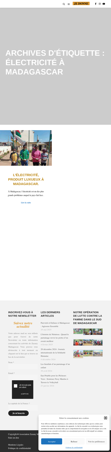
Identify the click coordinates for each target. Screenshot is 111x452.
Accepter (52, 441)
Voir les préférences (96, 441)
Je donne (81, 3)
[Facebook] (95, 4)
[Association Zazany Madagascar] (7, 4)
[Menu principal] (68, 4)
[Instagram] (100, 4)
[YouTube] (104, 4)
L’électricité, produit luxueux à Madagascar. (26, 179)
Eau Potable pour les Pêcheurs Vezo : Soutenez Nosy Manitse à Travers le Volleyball (54, 379)
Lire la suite (26, 202)
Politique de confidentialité (74, 447)
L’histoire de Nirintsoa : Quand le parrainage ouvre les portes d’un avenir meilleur (55, 337)
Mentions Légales (15, 444)
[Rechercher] (63, 4)
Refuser (74, 441)
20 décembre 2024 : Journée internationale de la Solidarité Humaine (53, 352)
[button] (105, 418)
